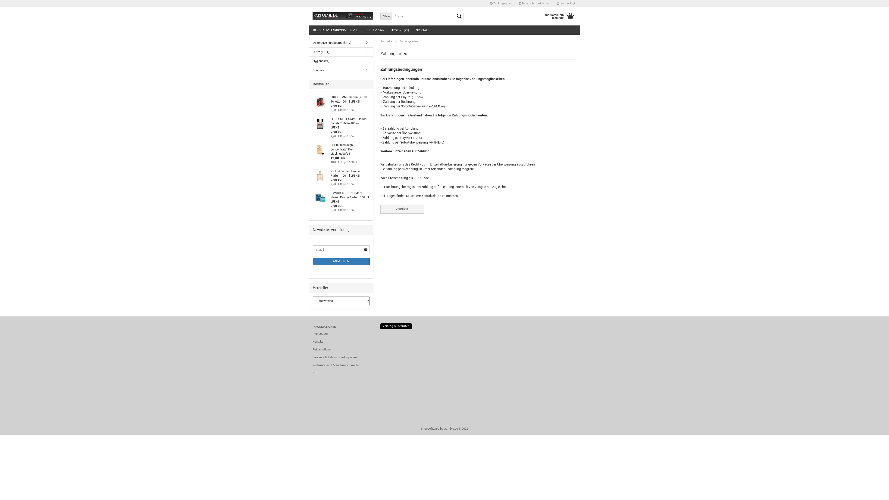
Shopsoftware (430, 428)
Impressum (320, 333)
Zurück (402, 209)
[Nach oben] (876, 493)
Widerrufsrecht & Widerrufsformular (336, 365)
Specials (422, 30)
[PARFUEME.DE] (343, 16)
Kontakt (318, 341)
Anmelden (341, 261)
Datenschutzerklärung (535, 3)
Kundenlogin (567, 3)
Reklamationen (322, 349)
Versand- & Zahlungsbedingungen (335, 357)
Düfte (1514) (375, 30)
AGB (315, 373)
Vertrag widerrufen (396, 326)
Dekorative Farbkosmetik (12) (336, 30)
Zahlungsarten (502, 3)
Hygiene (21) (400, 30)
